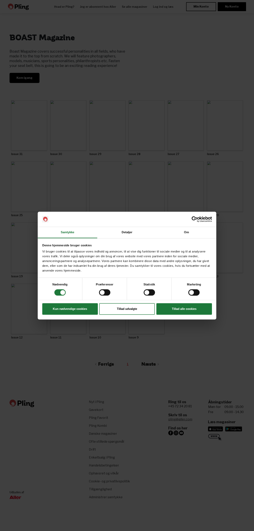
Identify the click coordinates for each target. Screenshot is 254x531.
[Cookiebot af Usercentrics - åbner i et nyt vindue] (194, 219)
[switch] (104, 292)
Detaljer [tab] (127, 232)
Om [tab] (186, 232)
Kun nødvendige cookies (70, 309)
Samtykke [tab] (67, 232)
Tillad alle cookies (184, 309)
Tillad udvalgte (127, 309)
